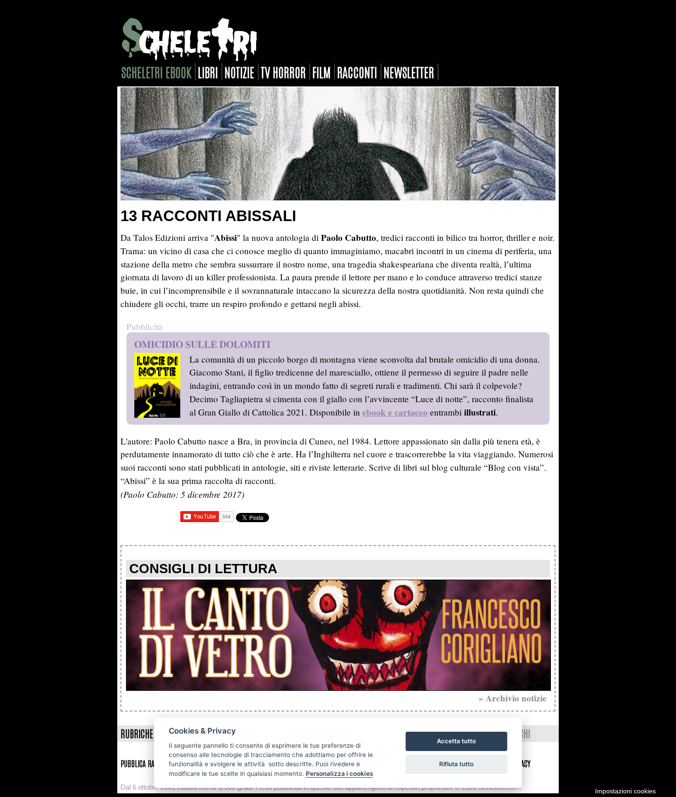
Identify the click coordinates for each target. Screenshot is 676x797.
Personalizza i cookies (339, 773)
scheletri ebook (156, 71)
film (321, 71)
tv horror (283, 71)
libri (208, 71)
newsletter (409, 71)
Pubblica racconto (146, 763)
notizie (239, 71)
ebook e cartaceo (395, 412)
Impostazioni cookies (625, 791)
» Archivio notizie (513, 698)
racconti (357, 71)
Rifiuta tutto (456, 764)
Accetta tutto (456, 741)
